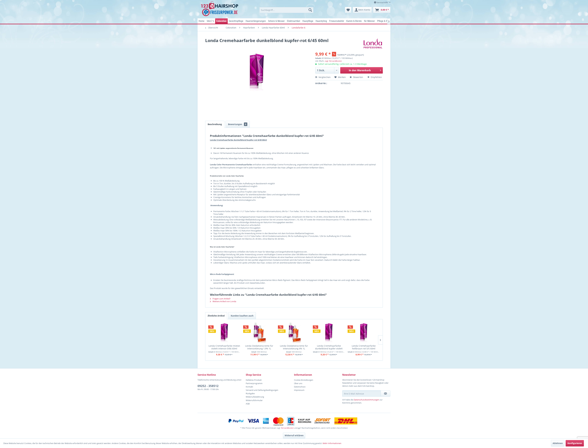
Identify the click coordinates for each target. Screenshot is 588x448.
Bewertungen (237, 124)
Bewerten (358, 77)
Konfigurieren (574, 443)
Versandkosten (287, 428)
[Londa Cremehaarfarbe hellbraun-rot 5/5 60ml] (364, 333)
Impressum (299, 390)
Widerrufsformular (254, 400)
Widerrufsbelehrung (255, 396)
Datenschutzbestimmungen (366, 399)
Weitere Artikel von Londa (224, 301)
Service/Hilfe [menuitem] (382, 2)
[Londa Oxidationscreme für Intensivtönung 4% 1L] (294, 333)
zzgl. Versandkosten (333, 61)
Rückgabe (250, 393)
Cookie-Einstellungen (303, 380)
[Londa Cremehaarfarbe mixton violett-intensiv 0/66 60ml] (224, 333)
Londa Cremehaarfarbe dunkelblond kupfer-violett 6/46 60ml (329, 347)
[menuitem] (286, 10)
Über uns (298, 383)
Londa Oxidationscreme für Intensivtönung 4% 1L (294, 347)
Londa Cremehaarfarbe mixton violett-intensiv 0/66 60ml (224, 347)
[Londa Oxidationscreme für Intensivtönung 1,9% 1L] (259, 333)
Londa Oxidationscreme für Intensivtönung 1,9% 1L (259, 347)
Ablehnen (558, 443)
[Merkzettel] (348, 10)
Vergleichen (324, 77)
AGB (248, 403)
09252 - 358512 (208, 386)
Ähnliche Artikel (216, 315)
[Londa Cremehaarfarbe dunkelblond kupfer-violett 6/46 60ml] (329, 333)
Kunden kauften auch (242, 315)
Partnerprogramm (254, 383)
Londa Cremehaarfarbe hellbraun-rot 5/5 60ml (364, 347)
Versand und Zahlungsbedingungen (262, 390)
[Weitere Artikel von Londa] (373, 43)
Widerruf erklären (294, 435)
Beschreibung (215, 124)
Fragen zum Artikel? (221, 298)
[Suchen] (310, 10)
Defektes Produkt (254, 380)
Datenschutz (299, 386)
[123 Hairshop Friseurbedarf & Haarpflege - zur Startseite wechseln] (220, 8)
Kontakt (249, 386)
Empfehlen (376, 77)
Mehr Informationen (332, 443)
